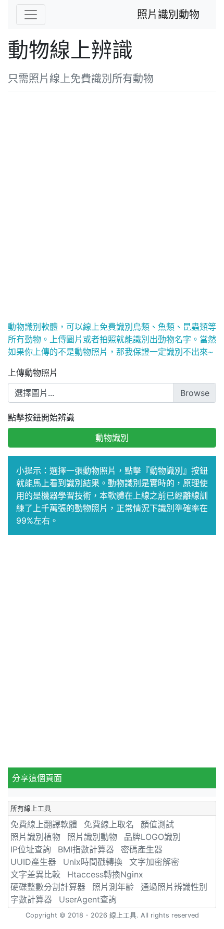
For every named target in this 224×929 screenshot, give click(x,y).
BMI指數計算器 (86, 849)
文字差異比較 (35, 874)
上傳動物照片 (33, 372)
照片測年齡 (113, 887)
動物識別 (112, 437)
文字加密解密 (154, 862)
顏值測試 (157, 824)
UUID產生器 (33, 862)
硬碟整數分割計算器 (47, 887)
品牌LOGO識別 (152, 837)
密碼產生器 (142, 849)
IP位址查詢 (30, 849)
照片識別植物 (35, 837)
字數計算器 (31, 899)
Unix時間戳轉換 (92, 862)
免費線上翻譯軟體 (43, 824)
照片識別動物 (168, 14)
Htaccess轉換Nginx (105, 874)
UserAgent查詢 (88, 899)
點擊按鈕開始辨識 (41, 417)
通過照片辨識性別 (174, 887)
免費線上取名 (109, 824)
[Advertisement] (112, 204)
